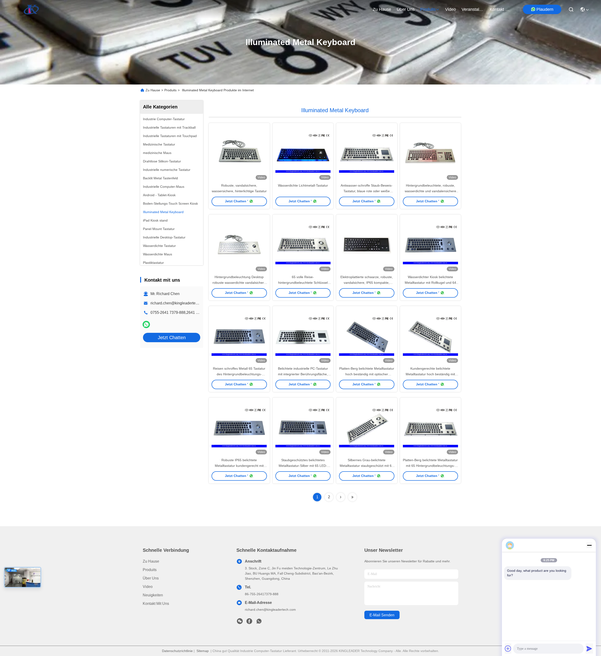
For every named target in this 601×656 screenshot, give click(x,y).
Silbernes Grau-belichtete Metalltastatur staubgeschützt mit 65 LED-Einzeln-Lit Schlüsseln (366, 465)
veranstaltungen (473, 9)
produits (428, 9)
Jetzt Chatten (172, 337)
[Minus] (589, 545)
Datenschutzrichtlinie (177, 651)
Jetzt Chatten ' (236, 201)
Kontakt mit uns (156, 604)
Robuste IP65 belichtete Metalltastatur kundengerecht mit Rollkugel (239, 465)
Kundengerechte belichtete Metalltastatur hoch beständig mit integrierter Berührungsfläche (430, 374)
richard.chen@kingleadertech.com (179, 303)
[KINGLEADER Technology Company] (31, 9)
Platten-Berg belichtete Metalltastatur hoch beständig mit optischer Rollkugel (366, 374)
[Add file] (508, 648)
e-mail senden (382, 615)
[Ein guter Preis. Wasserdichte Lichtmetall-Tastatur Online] (303, 153)
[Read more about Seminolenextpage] (340, 497)
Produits (170, 90)
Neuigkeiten (153, 595)
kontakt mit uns (501, 9)
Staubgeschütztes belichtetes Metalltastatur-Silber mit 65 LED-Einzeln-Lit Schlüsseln (303, 465)
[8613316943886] (259, 622)
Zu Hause (382, 9)
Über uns (406, 9)
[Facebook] (249, 622)
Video (148, 587)
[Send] (589, 648)
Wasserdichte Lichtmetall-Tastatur (303, 185)
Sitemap (202, 651)
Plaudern (544, 9)
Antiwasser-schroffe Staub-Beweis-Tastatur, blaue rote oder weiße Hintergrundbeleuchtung (367, 191)
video (450, 9)
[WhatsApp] (146, 324)
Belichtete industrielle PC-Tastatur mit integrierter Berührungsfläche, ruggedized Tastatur (303, 374)
